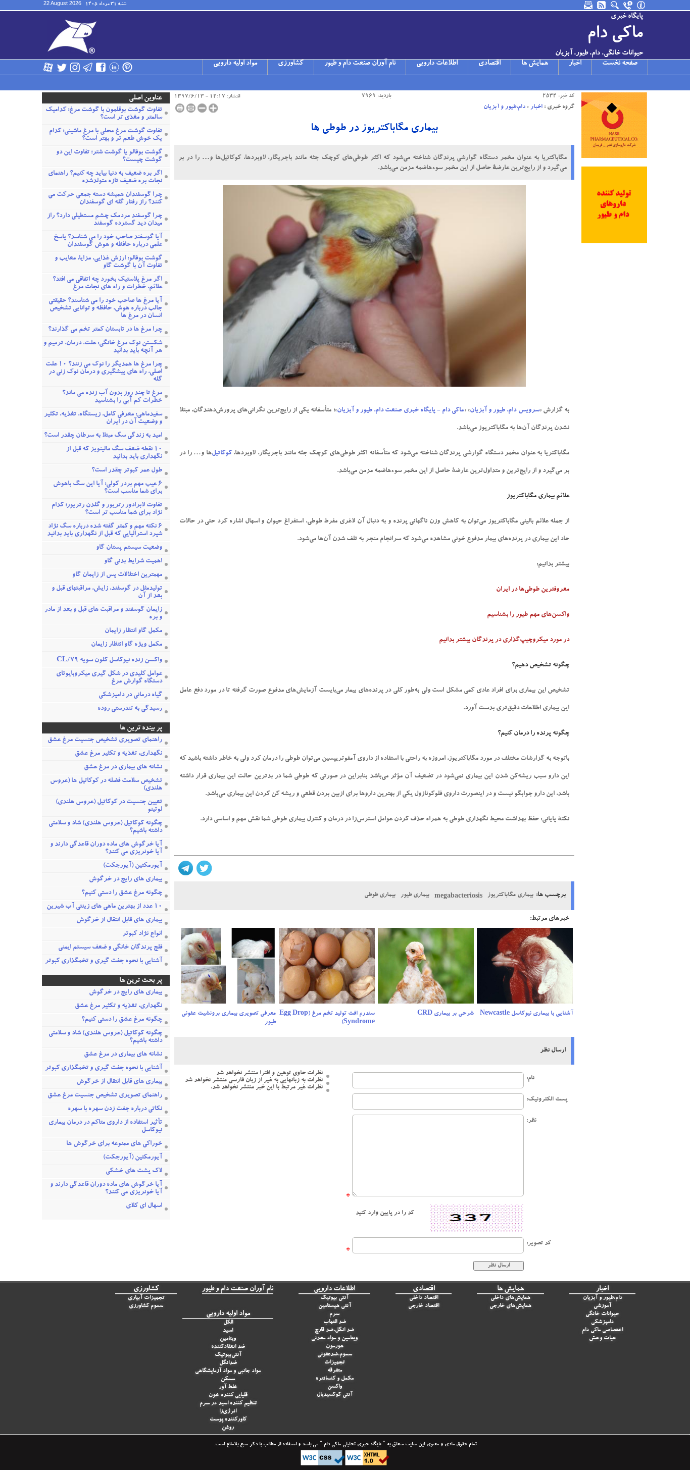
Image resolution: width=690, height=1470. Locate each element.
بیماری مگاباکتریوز (510, 895)
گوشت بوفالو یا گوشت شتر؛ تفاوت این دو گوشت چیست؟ (109, 156)
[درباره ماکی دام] (641, 5)
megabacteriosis (458, 896)
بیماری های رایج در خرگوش (125, 879)
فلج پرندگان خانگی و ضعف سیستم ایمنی (110, 948)
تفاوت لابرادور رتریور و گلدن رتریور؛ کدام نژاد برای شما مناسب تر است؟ (107, 509)
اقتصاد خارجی (423, 1306)
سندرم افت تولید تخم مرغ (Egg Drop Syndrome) (327, 1018)
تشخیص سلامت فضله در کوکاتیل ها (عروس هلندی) (106, 785)
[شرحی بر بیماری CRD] (426, 969)
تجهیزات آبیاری (146, 1298)
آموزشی (602, 1306)
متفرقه (334, 1371)
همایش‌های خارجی (510, 1306)
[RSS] (602, 5)
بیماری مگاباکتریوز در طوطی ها (374, 129)
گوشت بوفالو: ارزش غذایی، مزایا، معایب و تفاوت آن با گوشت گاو (108, 262)
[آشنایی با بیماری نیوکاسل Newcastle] (525, 969)
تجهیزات (334, 1362)
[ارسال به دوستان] (190, 108)
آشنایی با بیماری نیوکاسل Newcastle (526, 1013)
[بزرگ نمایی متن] (213, 108)
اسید (228, 1331)
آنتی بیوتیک (334, 1298)
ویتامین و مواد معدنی (334, 1338)
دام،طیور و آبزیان (504, 107)
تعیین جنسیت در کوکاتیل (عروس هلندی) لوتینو (109, 806)
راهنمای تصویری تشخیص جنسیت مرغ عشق (104, 740)
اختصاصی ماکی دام (602, 1330)
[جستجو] (615, 5)
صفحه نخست (619, 64)
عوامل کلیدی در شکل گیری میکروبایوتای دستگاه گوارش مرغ (109, 678)
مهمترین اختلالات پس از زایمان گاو (117, 575)
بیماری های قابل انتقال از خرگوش (119, 920)
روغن (228, 1428)
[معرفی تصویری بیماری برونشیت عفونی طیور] (228, 969)
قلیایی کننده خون (228, 1395)
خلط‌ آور (228, 1387)
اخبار (575, 64)
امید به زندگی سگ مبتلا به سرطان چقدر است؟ (103, 436)
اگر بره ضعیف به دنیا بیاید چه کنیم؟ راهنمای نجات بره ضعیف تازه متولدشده (105, 177)
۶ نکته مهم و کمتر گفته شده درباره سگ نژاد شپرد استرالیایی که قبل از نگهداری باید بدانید (104, 530)
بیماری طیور (415, 895)
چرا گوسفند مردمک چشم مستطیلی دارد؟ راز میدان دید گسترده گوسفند (104, 220)
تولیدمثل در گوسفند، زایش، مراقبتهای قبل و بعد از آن (107, 592)
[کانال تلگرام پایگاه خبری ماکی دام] (88, 67)
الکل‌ (228, 1323)
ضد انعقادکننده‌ (228, 1347)
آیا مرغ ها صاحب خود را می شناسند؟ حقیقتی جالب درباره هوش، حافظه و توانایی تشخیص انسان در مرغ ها (105, 308)
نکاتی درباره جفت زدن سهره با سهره (115, 1109)
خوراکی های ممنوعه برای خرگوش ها (114, 1144)
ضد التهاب (334, 1322)
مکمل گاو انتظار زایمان (133, 631)
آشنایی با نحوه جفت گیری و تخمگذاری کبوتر (103, 961)
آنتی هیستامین (334, 1306)
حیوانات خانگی (602, 1314)
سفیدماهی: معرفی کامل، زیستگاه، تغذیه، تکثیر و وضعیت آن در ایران (103, 418)
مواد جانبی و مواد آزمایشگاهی (228, 1371)
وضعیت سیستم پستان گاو (129, 548)
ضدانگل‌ (228, 1363)
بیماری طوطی (380, 895)
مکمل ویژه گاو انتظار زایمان (126, 645)
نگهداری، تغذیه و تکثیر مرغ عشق (118, 754)
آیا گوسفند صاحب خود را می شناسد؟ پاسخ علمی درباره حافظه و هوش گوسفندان (108, 241)
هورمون (334, 1346)
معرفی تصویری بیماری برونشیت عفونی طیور (228, 1018)
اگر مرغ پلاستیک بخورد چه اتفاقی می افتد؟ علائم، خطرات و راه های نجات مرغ (107, 283)
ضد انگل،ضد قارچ (334, 1330)
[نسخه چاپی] (179, 108)
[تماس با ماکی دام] (628, 5)
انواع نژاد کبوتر (142, 934)
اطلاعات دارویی (437, 64)
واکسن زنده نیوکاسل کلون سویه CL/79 (109, 660)
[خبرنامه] (589, 5)
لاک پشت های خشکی (134, 1171)
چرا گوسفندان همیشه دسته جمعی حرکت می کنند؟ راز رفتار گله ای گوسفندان (105, 198)
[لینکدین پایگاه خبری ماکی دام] (114, 67)
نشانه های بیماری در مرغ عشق (123, 767)
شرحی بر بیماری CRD (445, 1013)
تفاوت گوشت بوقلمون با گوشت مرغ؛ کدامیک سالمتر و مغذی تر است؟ (103, 114)
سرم (334, 1314)
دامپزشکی (602, 1322)
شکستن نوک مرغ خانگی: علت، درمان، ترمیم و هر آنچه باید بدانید (102, 347)
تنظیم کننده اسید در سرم (228, 1403)
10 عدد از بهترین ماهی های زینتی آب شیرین (104, 907)
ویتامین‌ (228, 1339)
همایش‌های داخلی (510, 1298)
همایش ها (534, 64)
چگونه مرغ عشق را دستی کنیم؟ (121, 893)
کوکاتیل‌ (222, 453)
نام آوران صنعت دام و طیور (360, 64)
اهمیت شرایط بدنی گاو (133, 561)
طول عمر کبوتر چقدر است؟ (126, 471)
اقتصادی (489, 64)
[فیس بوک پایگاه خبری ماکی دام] (101, 67)
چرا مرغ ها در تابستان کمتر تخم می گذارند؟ (105, 330)
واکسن (334, 1387)
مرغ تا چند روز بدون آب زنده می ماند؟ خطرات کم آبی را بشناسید (112, 397)
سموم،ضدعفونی (334, 1354)
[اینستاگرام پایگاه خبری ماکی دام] (75, 67)
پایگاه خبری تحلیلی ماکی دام (351, 1445)
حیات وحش (602, 1338)
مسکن (228, 1379)
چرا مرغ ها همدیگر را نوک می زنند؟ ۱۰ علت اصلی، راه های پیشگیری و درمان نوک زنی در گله (103, 372)
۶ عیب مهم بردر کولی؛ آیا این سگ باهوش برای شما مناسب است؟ (107, 488)
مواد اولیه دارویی (235, 64)
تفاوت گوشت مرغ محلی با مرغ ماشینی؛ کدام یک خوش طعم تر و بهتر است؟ (105, 135)
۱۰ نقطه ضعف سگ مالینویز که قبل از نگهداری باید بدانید (114, 453)
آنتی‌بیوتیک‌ (228, 1355)
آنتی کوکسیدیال (335, 1395)
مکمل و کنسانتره (335, 1379)
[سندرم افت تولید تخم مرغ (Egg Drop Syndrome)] (327, 969)
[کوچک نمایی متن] (202, 108)
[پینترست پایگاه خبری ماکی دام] (127, 67)
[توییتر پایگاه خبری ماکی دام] (62, 67)
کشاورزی (291, 64)
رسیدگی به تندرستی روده (129, 709)
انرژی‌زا (227, 1411)
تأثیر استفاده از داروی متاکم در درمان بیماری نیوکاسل (105, 1126)
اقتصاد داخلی (423, 1298)
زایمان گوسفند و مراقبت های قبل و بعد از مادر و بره (103, 613)
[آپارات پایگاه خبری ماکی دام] (48, 67)
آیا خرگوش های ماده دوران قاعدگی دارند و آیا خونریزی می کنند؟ (106, 848)
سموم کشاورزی (146, 1306)
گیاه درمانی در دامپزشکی (130, 695)
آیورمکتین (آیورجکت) (132, 866)
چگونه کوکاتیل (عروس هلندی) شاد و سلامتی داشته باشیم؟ (105, 827)
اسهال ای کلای (144, 1206)
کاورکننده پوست (228, 1419)
